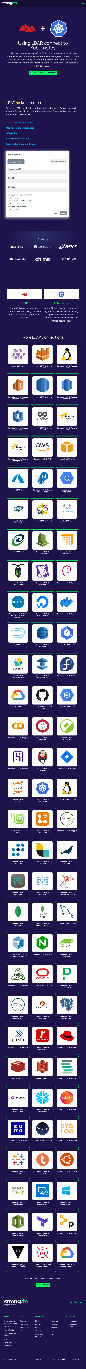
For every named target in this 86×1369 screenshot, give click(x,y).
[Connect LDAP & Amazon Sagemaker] (18, 420)
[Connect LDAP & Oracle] (42, 978)
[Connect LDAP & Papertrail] (18, 1009)
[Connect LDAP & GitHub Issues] (42, 699)
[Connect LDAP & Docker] (67, 606)
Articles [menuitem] (38, 1324)
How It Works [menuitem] (9, 1330)
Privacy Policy (37, 1359)
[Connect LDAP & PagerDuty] (67, 978)
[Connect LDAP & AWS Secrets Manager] (42, 1257)
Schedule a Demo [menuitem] (72, 1325)
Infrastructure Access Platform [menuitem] (10, 1322)
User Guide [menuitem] (24, 1324)
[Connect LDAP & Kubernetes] (42, 792)
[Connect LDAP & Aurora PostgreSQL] (18, 451)
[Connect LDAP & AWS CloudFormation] (18, 1226)
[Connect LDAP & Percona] (42, 1009)
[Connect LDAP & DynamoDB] (42, 637)
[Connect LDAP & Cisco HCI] (67, 513)
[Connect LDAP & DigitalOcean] (42, 606)
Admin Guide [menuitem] (24, 1327)
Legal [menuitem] (53, 1331)
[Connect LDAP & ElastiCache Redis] (42, 668)
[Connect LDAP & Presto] (18, 1040)
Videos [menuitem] (37, 1327)
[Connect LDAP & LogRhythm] (18, 854)
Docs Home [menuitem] (24, 1321)
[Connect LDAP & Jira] (67, 761)
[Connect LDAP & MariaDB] (67, 854)
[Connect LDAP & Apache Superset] (42, 420)
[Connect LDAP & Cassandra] (18, 513)
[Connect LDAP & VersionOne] (18, 1195)
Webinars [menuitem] (38, 1331)
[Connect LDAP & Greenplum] (67, 730)
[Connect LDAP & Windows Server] (67, 1195)
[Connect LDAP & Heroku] (18, 761)
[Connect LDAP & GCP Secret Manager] (67, 1257)
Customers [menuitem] (8, 1342)
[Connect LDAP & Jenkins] (42, 761)
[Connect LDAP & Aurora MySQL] (67, 420)
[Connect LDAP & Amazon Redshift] (67, 389)
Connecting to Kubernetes (20, 127)
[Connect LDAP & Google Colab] (18, 730)
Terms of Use (74, 1359)
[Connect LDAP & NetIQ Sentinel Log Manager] (18, 947)
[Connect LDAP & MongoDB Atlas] (42, 916)
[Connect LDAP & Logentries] (42, 823)
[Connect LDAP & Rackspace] (42, 1040)
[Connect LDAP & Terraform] (42, 1226)
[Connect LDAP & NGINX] (42, 947)
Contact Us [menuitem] (72, 1321)
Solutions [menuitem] (8, 1327)
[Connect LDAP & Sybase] (42, 1133)
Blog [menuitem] (37, 1321)
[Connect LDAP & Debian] (67, 575)
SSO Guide (12, 133)
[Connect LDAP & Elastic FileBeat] (18, 668)
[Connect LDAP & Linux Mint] (18, 823)
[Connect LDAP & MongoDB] (18, 916)
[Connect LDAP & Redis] (18, 1071)
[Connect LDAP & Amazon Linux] (67, 358)
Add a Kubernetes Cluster (19, 122)
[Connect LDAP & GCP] (18, 699)
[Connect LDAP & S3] (42, 1071)
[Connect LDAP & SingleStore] (18, 1102)
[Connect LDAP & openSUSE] (67, 947)
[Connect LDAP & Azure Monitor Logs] (42, 482)
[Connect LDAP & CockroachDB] (18, 575)
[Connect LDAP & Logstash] (42, 854)
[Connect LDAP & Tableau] (18, 1164)
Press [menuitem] (53, 1334)
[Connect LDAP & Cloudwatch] (42, 544)
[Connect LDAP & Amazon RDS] (42, 389)
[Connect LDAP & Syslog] (67, 1133)
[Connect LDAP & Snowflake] (42, 1102)
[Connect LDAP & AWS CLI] (67, 451)
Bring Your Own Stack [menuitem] (10, 1334)
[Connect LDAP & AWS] (42, 451)
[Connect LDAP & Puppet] (67, 1226)
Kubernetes (61, 303)
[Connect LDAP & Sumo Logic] (18, 1133)
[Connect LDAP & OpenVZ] (18, 978)
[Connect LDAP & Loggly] (67, 823)
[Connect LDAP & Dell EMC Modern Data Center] (18, 606)
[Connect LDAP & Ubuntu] (67, 1164)
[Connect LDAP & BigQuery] (67, 482)
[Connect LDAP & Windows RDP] (42, 1195)
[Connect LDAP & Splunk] (67, 1102)
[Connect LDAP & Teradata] (42, 1164)
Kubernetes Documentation (21, 143)
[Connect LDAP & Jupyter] (18, 792)
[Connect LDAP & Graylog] (42, 730)
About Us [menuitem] (54, 1321)
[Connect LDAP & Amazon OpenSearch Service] (18, 389)
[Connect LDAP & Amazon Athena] (42, 358)
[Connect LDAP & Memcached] (18, 885)
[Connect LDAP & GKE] (67, 699)
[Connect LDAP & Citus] (18, 544)
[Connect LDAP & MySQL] (67, 916)
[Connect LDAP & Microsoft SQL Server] (67, 885)
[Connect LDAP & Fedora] (67, 668)
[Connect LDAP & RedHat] (67, 1040)
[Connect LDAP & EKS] (67, 637)
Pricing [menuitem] (7, 1339)
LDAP (24, 303)
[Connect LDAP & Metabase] (42, 885)
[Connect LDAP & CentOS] (42, 513)
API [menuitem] (21, 1331)
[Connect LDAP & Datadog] (42, 575)
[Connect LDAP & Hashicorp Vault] (18, 1257)
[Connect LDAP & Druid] (18, 637)
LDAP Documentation (17, 138)
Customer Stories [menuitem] (39, 1335)
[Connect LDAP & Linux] (67, 792)
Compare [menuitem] (7, 1346)
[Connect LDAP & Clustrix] (67, 544)
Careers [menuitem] (54, 1324)
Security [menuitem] (54, 1327)
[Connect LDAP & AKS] (18, 358)
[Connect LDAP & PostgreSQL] (67, 1009)
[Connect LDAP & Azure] (18, 482)
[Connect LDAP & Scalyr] (67, 1071)
